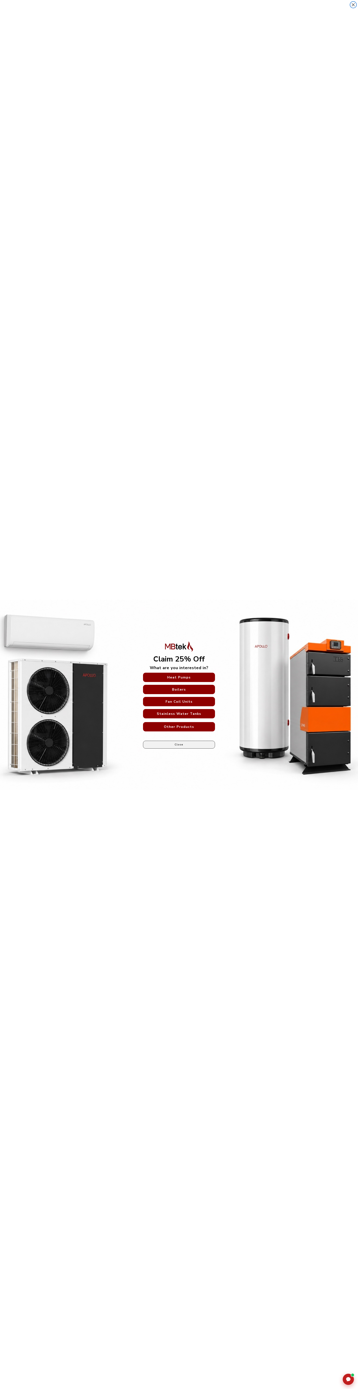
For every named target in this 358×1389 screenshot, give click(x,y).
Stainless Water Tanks (179, 713)
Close (179, 744)
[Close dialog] (353, 4)
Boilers (179, 689)
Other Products (179, 727)
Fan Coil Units (179, 701)
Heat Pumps (179, 677)
